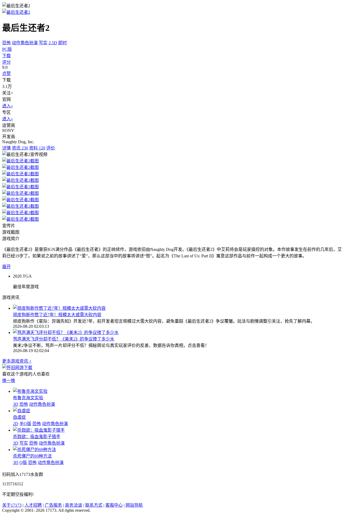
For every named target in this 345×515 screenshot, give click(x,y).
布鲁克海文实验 (28, 397)
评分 (6, 62)
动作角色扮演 (25, 42)
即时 (62, 42)
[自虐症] (21, 410)
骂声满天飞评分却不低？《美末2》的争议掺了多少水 (63, 339)
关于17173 (12, 505)
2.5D (53, 42)
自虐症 (19, 417)
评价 (50, 148)
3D (15, 404)
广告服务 (53, 505)
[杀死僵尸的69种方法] (34, 449)
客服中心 (114, 505)
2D (15, 423)
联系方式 (93, 505)
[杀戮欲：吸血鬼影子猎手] (39, 430)
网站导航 (134, 505)
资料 (37, 148)
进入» (7, 106)
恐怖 (6, 42)
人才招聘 (33, 505)
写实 (43, 42)
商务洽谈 (73, 505)
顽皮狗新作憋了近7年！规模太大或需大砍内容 (57, 314)
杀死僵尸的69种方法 (32, 456)
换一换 (8, 380)
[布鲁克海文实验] (30, 391)
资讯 (20, 148)
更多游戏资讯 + (17, 361)
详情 (6, 148)
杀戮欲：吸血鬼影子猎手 (36, 436)
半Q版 (25, 423)
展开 (6, 266)
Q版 (23, 462)
